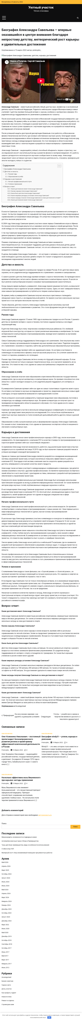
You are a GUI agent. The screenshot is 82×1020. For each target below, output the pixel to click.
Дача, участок (7, 989)
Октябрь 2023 (6, 913)
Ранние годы (12, 174)
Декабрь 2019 (7, 936)
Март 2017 (5, 960)
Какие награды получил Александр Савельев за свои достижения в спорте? (36, 198)
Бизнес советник (7, 981)
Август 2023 (6, 917)
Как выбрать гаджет (9, 993)
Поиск (4, 823)
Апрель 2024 (6, 893)
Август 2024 (6, 878)
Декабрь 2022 (7, 921)
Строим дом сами (8, 1004)
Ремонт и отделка (8, 1000)
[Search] (77, 17)
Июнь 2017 (5, 952)
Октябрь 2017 (6, 948)
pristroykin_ (37, 50)
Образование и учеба (15, 177)
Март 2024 (5, 897)
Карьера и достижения (13, 179)
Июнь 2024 (5, 886)
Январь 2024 (6, 905)
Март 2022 (5, 925)
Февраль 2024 (7, 901)
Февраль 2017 (7, 964)
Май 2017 (5, 956)
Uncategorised (20, 706)
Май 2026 (5, 862)
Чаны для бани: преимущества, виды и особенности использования (25, 845)
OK (49, 1017)
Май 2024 (5, 890)
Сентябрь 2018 (7, 944)
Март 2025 (5, 870)
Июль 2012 (5, 967)
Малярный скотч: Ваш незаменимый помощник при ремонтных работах (27, 853)
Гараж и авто (6, 985)
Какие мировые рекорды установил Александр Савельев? (30, 195)
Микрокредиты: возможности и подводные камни (19, 837)
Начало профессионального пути (19, 182)
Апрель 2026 (6, 866)
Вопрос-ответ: (9, 187)
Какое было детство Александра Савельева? (25, 193)
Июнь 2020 (5, 929)
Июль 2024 (5, 882)
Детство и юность (11, 172)
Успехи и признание (15, 184)
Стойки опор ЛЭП (8, 849)
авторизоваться (44, 815)
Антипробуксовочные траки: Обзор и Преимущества (20, 841)
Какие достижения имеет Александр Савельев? (26, 189)
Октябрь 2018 (6, 940)
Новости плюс (7, 997)
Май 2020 (5, 932)
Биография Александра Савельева (17, 169)
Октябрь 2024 (6, 874)
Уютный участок (41, 7)
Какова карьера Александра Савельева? (24, 191)
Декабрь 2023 (7, 909)
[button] (58, 166)
